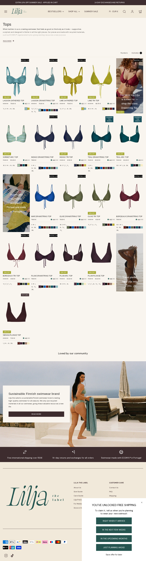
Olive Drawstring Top (70, 216)
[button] (5, 11)
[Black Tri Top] (106, 109)
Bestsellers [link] (54, 11)
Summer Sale (91, 11)
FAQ (110, 491)
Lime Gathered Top (69, 101)
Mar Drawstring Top (41, 216)
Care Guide (78, 496)
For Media (78, 504)
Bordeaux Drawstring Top (129, 216)
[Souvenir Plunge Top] (111, 284)
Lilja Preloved (79, 500)
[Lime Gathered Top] (28, 109)
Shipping (112, 496)
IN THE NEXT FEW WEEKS (113, 529)
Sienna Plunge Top (12, 335)
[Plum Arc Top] (21, 165)
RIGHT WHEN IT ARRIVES (114, 521)
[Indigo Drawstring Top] (57, 110)
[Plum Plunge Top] (21, 343)
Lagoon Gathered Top (13, 101)
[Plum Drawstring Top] (54, 110)
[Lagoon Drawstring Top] (57, 168)
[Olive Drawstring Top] (52, 110)
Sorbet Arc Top (10, 157)
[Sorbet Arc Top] (139, 165)
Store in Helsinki (80, 508)
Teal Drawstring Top (98, 157)
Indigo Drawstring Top (42, 157)
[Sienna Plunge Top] (109, 284)
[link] (132, 11)
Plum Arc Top (66, 276)
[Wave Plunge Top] (106, 284)
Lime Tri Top (93, 101)
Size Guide (78, 491)
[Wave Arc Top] (26, 165)
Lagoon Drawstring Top (43, 101)
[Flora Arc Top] (28, 165)
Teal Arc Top (122, 157)
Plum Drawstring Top (41, 276)
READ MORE (36, 414)
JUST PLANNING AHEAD (114, 547)
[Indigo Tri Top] (113, 109)
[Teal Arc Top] (24, 165)
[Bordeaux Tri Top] (111, 109)
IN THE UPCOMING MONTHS (114, 538)
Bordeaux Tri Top (11, 276)
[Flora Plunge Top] (113, 284)
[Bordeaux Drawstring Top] (47, 110)
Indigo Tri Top (66, 157)
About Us (77, 487)
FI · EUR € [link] (113, 11)
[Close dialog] (141, 502)
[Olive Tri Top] (109, 109)
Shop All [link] (72, 11)
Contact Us (113, 487)
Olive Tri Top (94, 216)
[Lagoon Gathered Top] (85, 109)
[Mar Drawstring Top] (45, 110)
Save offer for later (114, 554)
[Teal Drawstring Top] (49, 110)
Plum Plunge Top (96, 276)
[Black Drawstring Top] (42, 110)
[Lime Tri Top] (85, 165)
